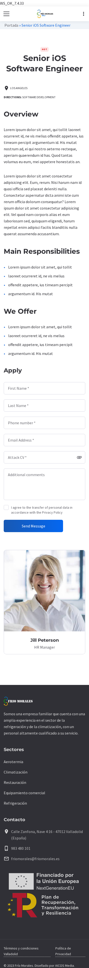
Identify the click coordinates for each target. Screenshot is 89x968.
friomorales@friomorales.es (35, 858)
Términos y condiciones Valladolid (21, 951)
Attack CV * (17, 457)
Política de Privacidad (63, 951)
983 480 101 (20, 848)
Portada (11, 25)
